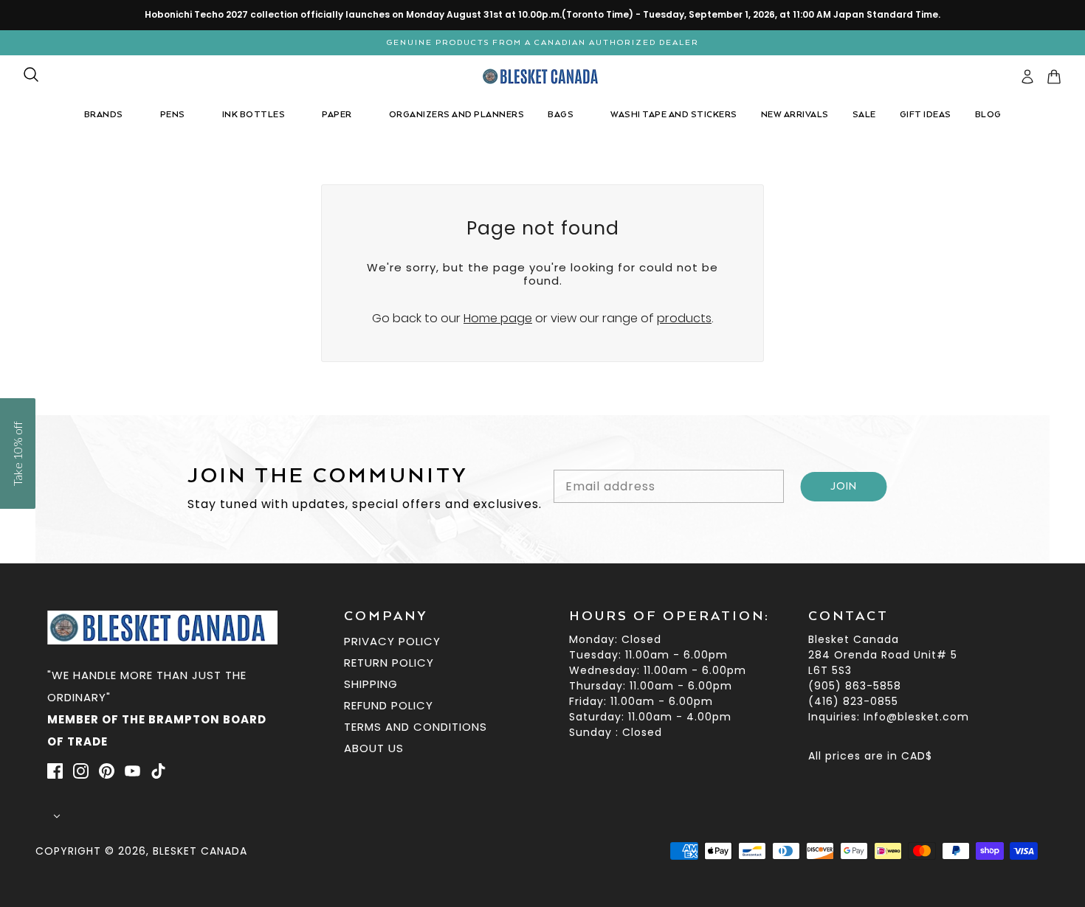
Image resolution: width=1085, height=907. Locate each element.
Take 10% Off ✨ (543, 581)
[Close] (749, 294)
